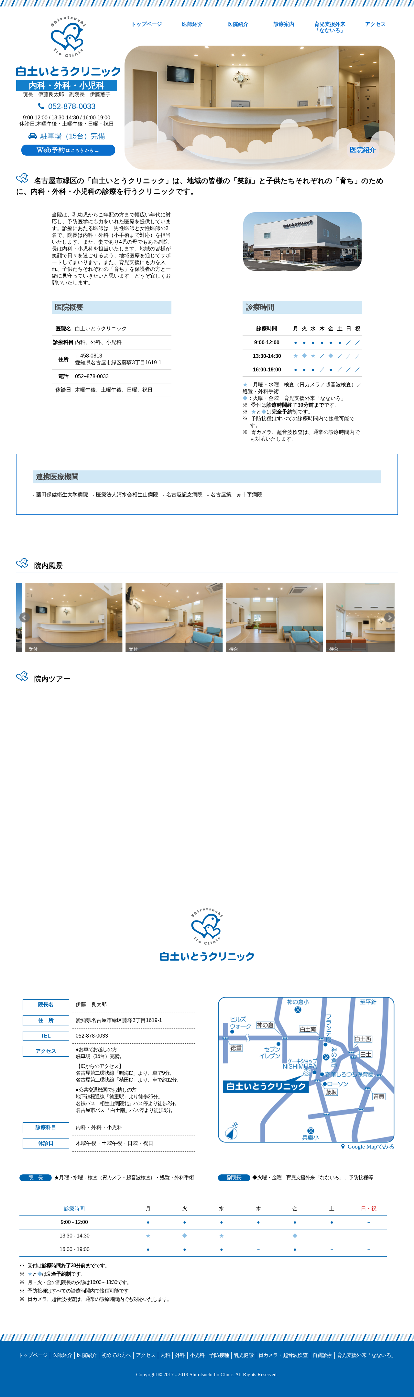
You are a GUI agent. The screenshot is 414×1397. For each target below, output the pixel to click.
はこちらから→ (68, 149)
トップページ (146, 24)
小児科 (197, 1355)
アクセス (375, 24)
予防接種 (219, 1355)
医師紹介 (192, 24)
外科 (180, 1355)
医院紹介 (238, 24)
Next (389, 617)
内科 (165, 1355)
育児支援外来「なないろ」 (366, 1355)
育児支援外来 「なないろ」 (329, 27)
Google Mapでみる (371, 1146)
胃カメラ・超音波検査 (283, 1355)
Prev (24, 617)
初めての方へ (116, 1355)
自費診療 (322, 1355)
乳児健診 (244, 1355)
